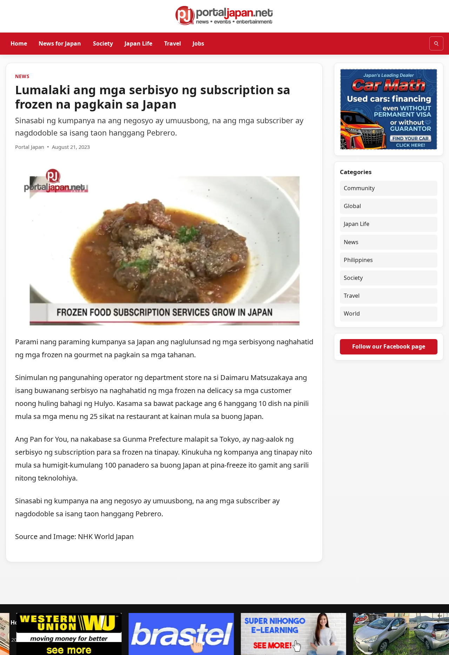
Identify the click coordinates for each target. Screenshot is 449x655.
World (352, 314)
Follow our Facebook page (388, 346)
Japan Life (138, 43)
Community (359, 188)
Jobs (198, 43)
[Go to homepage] (224, 15)
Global (352, 206)
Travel (172, 43)
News (22, 76)
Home (19, 43)
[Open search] (436, 43)
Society (103, 43)
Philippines (358, 260)
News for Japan (60, 43)
